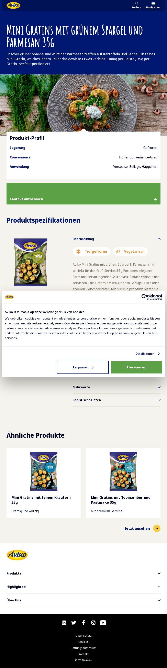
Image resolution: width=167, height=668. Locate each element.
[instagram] (93, 622)
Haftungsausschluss (84, 648)
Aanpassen (80, 367)
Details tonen (144, 353)
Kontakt (84, 654)
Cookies (83, 642)
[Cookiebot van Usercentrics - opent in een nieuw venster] (144, 297)
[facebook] (83, 622)
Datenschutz (84, 635)
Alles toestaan (136, 367)
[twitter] (73, 623)
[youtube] (103, 622)
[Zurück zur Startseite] (13, 5)
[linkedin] (64, 622)
